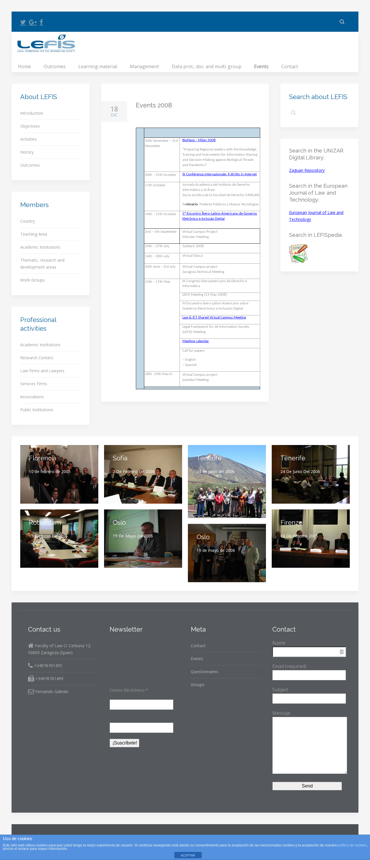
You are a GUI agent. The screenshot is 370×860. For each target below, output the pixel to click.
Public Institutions (36, 409)
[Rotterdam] (59, 538)
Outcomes (55, 66)
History (27, 152)
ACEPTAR (188, 855)
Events (261, 66)
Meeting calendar (195, 341)
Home (24, 66)
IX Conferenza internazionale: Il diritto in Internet (219, 174)
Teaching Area (33, 234)
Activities (28, 139)
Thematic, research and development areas (42, 263)
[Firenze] (311, 538)
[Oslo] (143, 538)
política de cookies (352, 845)
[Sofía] (143, 474)
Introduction (31, 113)
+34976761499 (48, 678)
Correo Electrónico (129, 690)
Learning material (97, 66)
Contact (289, 66)
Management (144, 66)
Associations (32, 396)
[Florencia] (59, 474)
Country (27, 221)
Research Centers (36, 357)
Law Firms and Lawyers (42, 370)
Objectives (30, 126)
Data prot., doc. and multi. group (206, 66)
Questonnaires (204, 671)
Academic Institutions (40, 247)
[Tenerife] (227, 481)
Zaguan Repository (307, 170)
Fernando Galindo (51, 691)
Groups (197, 684)
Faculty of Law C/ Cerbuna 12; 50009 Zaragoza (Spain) (59, 649)
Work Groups (32, 280)
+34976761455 (47, 665)
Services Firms (33, 383)
